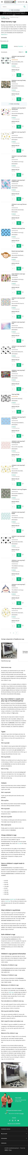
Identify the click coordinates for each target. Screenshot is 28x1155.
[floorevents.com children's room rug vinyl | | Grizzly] (5, 356)
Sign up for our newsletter (14, 1123)
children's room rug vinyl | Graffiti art (18, 371)
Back (3, 17)
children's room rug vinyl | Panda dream (18, 561)
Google (22, 1113)
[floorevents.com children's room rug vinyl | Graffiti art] (5, 380)
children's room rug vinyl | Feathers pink (18, 181)
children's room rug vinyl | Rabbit (18, 512)
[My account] (26, 2)
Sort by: (16, 46)
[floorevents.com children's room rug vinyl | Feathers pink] (5, 190)
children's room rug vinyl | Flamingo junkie (18, 442)
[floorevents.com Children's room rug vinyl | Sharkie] (5, 594)
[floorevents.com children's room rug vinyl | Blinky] (5, 66)
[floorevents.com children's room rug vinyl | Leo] (5, 475)
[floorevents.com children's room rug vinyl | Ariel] (5, 332)
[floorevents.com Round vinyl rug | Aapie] (5, 260)
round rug (7, 901)
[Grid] (26, 52)
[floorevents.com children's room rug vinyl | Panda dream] (5, 570)
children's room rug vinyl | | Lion (19, 132)
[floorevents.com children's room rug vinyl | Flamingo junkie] (5, 451)
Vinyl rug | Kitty (15, 394)
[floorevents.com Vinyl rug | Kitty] (5, 404)
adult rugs (11, 992)
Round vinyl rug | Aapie (17, 251)
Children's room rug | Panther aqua (19, 156)
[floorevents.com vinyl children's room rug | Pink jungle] (5, 284)
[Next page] (16, 632)
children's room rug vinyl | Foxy (18, 537)
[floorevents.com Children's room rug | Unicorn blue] (5, 214)
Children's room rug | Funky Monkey (19, 81)
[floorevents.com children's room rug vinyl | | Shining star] (5, 118)
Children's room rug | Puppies (19, 489)
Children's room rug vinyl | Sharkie (18, 585)
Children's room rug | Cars (18, 228)
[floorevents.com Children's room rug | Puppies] (5, 499)
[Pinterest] (15, 1121)
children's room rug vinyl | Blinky (18, 57)
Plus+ (10, 1150)
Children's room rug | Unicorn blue (19, 205)
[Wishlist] (22, 75)
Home (7, 17)
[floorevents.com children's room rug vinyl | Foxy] (5, 546)
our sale (19, 843)
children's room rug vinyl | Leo (18, 466)
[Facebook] (9, 1121)
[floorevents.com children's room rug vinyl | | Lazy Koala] (5, 427)
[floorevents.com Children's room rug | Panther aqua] (5, 166)
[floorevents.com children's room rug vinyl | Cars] (5, 308)
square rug (12, 899)
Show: (20, 52)
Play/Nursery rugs (14, 17)
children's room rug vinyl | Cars (18, 298)
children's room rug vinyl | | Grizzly (19, 347)
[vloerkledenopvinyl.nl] (9, 2)
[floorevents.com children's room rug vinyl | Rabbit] (5, 522)
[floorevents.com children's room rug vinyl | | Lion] (5, 142)
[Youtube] (18, 1121)
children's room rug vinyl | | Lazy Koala (19, 417)
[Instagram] (12, 1121)
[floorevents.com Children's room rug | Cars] (5, 238)
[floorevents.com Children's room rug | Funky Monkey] (5, 90)
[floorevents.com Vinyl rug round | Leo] (5, 618)
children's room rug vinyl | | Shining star (19, 108)
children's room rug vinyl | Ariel (18, 322)
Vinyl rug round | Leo (17, 608)
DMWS (6, 1150)
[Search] (25, 6)
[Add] (18, 75)
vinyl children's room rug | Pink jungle (18, 274)
